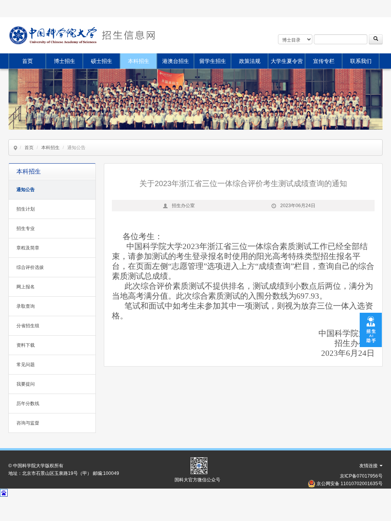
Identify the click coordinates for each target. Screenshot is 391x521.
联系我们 (361, 61)
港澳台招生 (175, 61)
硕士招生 (101, 61)
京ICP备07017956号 (361, 476)
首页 (27, 61)
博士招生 (64, 61)
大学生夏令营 (287, 61)
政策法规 (249, 61)
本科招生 (138, 61)
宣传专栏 (323, 61)
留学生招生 (212, 61)
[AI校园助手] (371, 329)
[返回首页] (127, 35)
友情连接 (369, 465)
